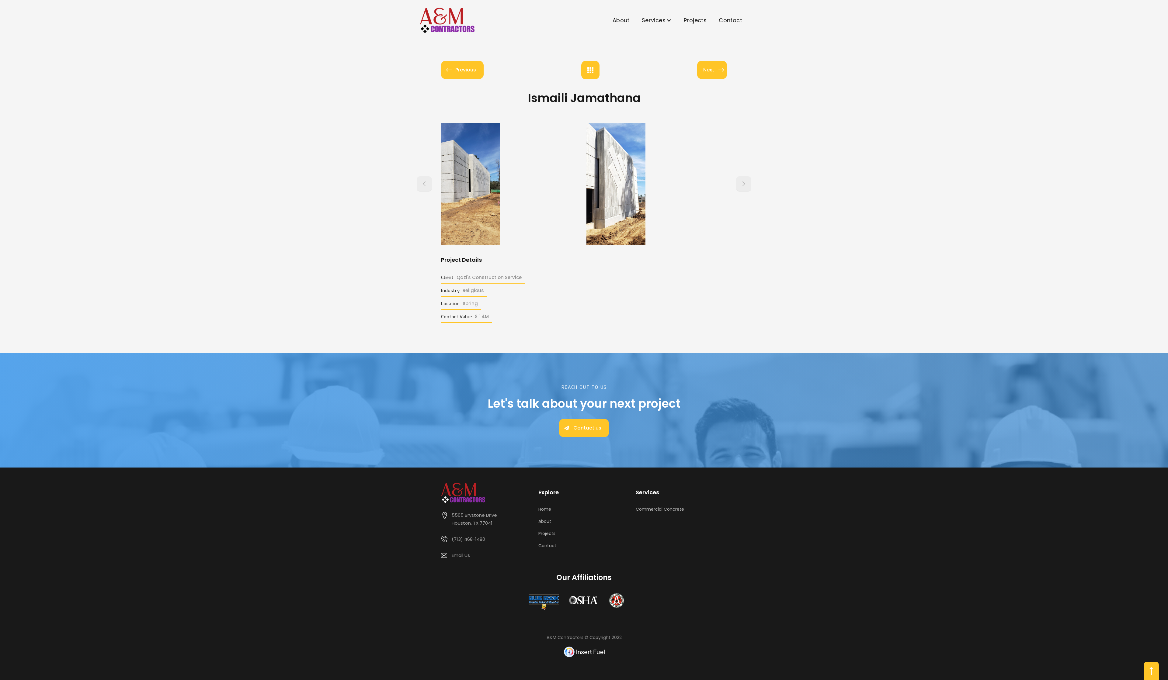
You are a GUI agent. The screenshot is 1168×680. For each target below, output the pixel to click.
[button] (657, 20)
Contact (730, 20)
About (621, 20)
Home (544, 509)
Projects (695, 20)
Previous (465, 69)
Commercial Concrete (660, 509)
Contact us (587, 427)
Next (708, 69)
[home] (447, 20)
